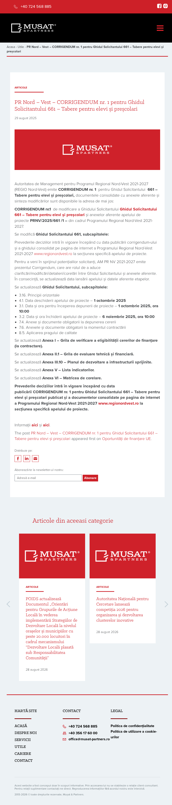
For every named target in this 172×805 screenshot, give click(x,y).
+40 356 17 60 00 (83, 733)
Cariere (23, 754)
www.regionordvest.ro (53, 253)
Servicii (23, 740)
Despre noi (26, 733)
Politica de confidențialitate (132, 726)
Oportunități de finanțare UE (126, 438)
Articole (21, 87)
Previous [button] (8, 604)
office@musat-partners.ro (89, 739)
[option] (52, 607)
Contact (24, 761)
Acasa (11, 47)
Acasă (21, 726)
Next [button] (166, 604)
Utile (21, 47)
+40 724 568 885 (36, 6)
